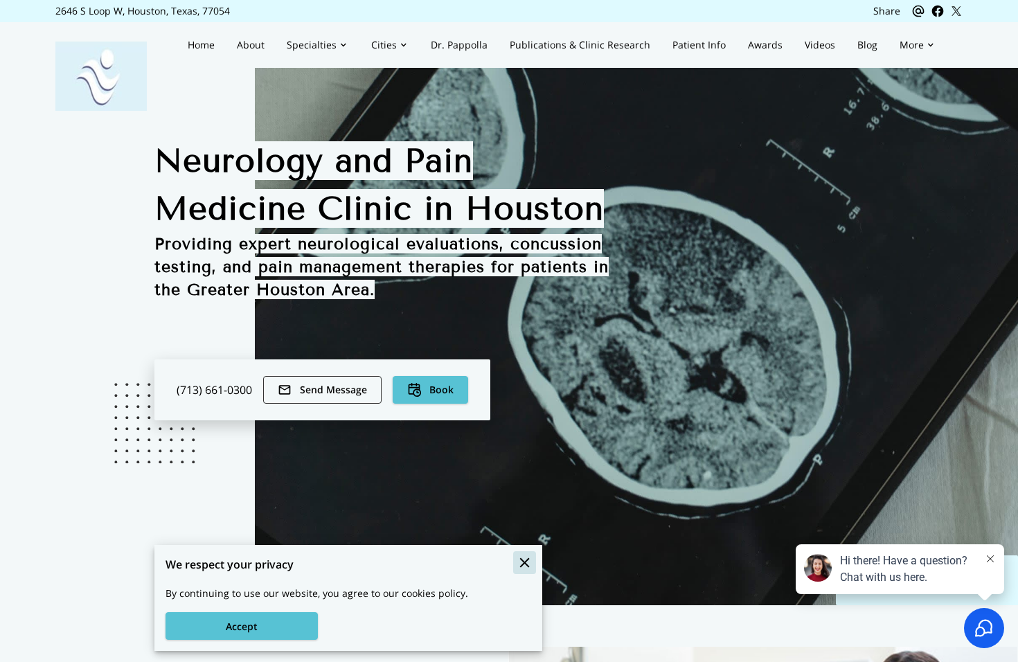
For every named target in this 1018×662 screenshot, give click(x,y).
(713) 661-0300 (214, 390)
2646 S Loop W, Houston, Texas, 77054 (142, 11)
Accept (242, 626)
